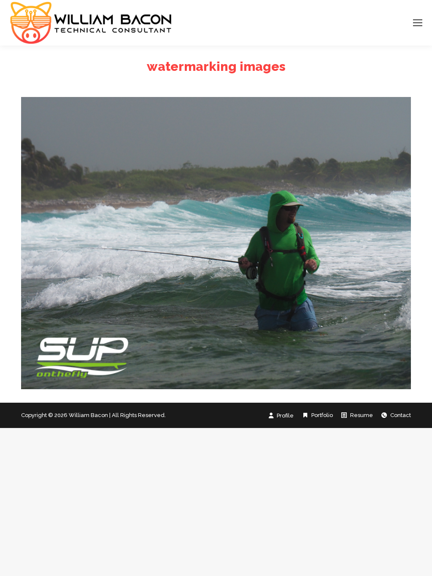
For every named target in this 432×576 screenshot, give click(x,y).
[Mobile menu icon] (418, 23)
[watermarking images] (216, 243)
